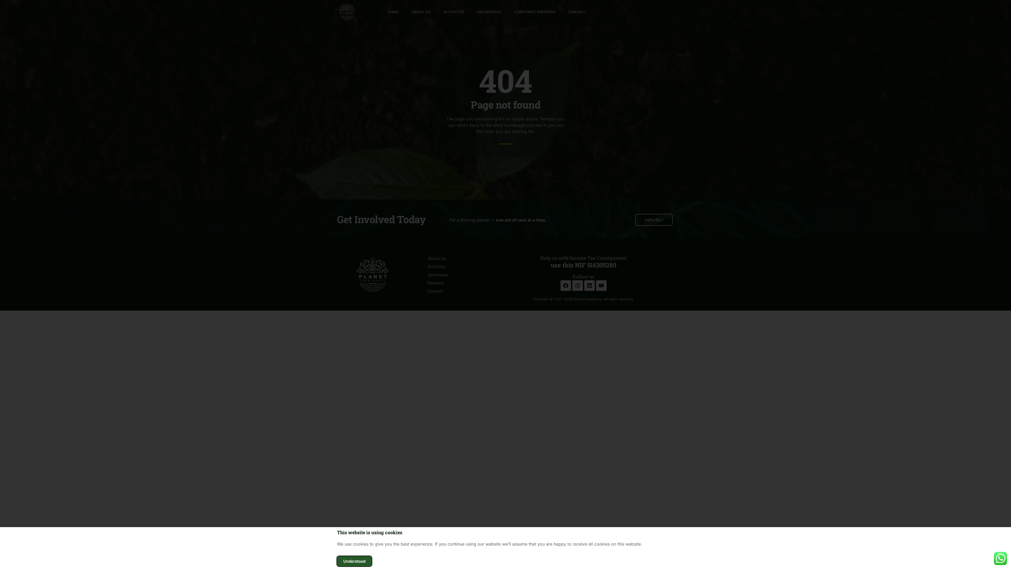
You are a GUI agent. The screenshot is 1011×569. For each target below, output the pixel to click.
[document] (505, 284)
